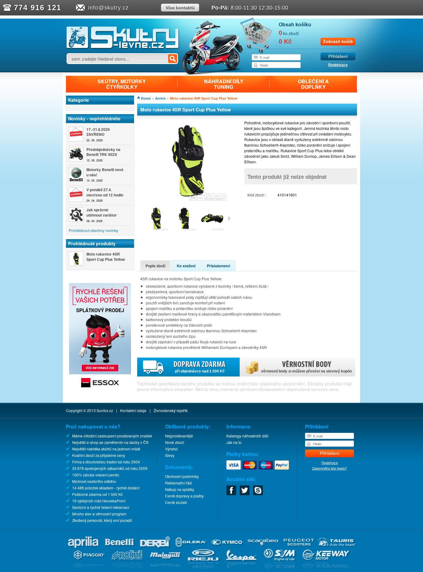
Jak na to (234, 442)
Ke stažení (186, 266)
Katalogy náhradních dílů (247, 435)
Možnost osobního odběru (94, 481)
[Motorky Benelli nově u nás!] (76, 174)
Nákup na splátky (179, 489)
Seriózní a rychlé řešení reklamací (100, 507)
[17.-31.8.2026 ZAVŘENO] (76, 134)
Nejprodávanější (179, 435)
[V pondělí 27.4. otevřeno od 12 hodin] (76, 194)
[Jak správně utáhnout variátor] (76, 214)
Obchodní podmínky (182, 476)
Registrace (338, 65)
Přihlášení (338, 56)
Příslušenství (218, 266)
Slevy (169, 455)
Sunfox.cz (105, 410)
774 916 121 (37, 7)
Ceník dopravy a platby (184, 495)
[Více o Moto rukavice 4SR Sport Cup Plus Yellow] (76, 259)
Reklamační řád (178, 482)
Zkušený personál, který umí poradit (102, 520)
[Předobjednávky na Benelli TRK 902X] (76, 154)
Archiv (160, 98)
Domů (146, 98)
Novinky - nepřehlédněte (94, 118)
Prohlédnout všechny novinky (93, 230)
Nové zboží (174, 442)
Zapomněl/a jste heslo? (329, 468)
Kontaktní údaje (133, 410)
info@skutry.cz (108, 8)
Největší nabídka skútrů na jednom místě (106, 448)
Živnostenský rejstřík (171, 410)
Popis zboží (155, 266)
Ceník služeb (176, 502)
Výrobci (171, 448)
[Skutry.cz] (123, 47)
